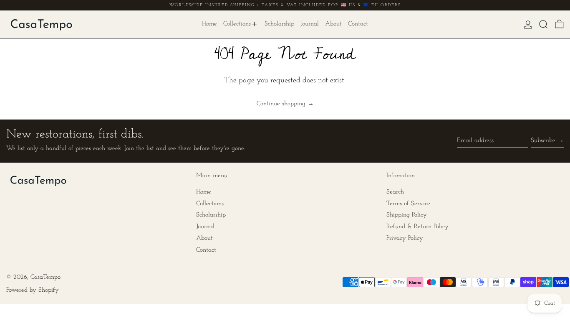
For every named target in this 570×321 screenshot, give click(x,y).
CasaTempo (45, 277)
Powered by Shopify (32, 290)
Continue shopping (281, 104)
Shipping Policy (406, 215)
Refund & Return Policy (417, 227)
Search (395, 192)
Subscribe (543, 141)
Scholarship (211, 215)
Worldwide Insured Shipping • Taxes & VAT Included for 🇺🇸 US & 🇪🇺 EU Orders (285, 5)
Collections (210, 204)
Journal (205, 227)
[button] (543, 24)
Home (203, 192)
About (204, 238)
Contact (206, 250)
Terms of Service (408, 204)
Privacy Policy (404, 238)
